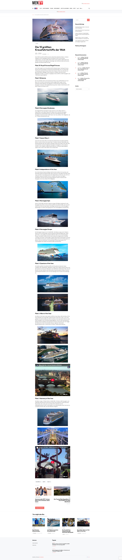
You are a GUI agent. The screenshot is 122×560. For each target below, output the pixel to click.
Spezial (54, 542)
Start (33, 14)
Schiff (44, 481)
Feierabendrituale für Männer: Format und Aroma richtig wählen (82, 27)
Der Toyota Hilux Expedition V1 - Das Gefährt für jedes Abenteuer (62, 500)
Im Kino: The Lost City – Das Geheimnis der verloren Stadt (83, 58)
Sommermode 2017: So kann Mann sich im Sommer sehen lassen (42, 500)
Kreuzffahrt (38, 481)
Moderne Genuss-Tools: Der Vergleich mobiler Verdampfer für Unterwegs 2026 (82, 38)
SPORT (74, 8)
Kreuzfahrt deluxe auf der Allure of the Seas (83, 530)
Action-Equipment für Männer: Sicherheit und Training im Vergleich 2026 (81, 41)
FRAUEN (51, 8)
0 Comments (44, 54)
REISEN (71, 8)
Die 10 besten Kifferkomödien (36, 530)
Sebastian (39, 53)
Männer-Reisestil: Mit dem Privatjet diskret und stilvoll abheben (82, 31)
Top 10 (78, 8)
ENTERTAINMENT (46, 8)
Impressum (34, 545)
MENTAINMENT (57, 8)
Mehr (81, 8)
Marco (64, 534)
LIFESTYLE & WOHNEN (65, 8)
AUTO (41, 8)
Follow (83, 50)
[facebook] (35, 8)
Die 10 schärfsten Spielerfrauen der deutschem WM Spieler (67, 531)
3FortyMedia (41, 557)
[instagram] (36, 8)
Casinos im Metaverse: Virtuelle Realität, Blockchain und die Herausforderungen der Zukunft (82, 34)
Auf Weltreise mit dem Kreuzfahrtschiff (52, 530)
